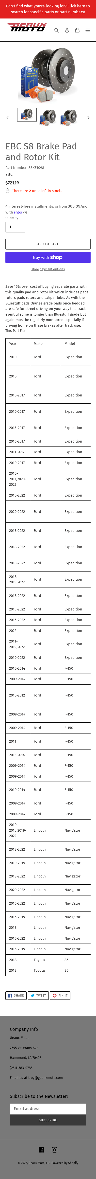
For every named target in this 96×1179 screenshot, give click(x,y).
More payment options (48, 269)
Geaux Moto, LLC (39, 1163)
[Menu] (87, 30)
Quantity (11, 218)
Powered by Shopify (64, 1163)
